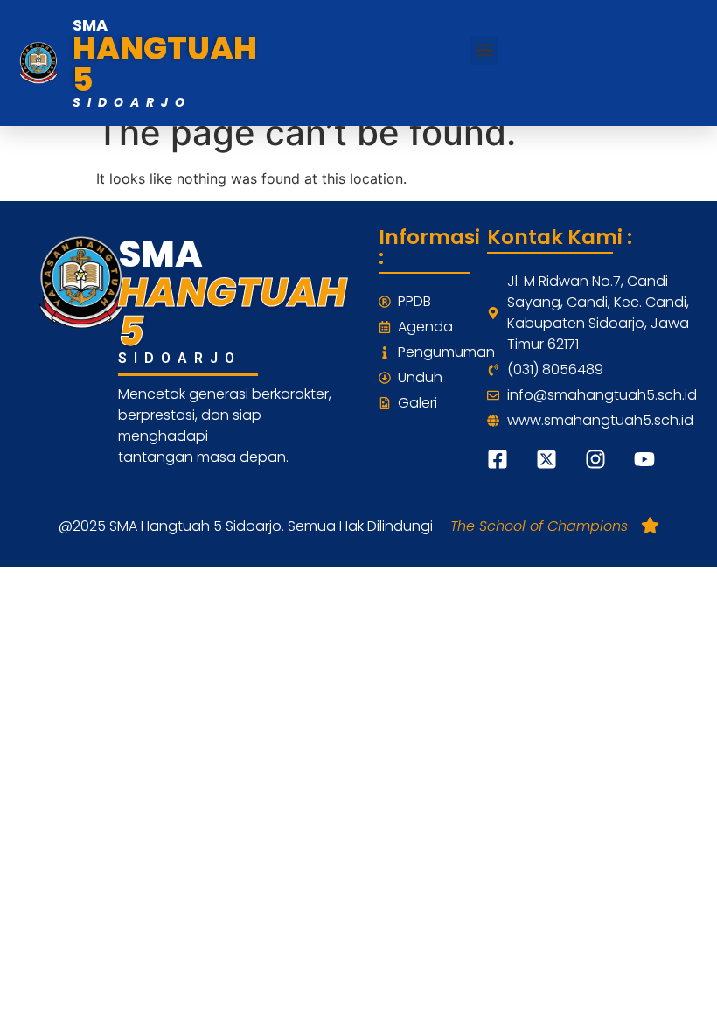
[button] (484, 50)
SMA (90, 25)
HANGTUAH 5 (165, 64)
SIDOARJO (132, 102)
